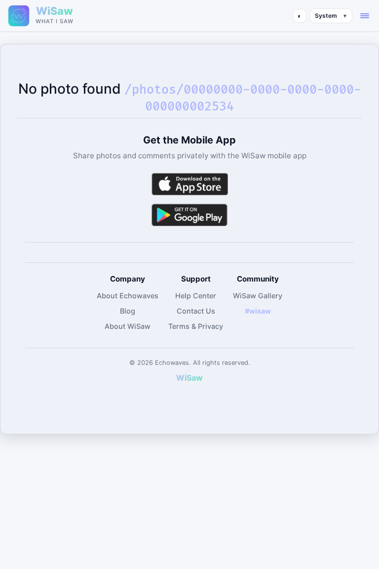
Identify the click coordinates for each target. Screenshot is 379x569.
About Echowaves (127, 295)
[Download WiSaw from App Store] (189, 184)
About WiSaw (128, 326)
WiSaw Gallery (257, 295)
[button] (364, 15)
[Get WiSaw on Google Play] (189, 214)
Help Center (195, 295)
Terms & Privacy (195, 326)
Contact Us (196, 311)
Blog (127, 311)
